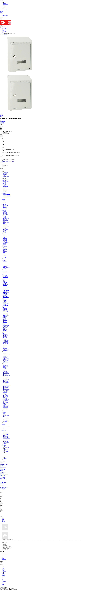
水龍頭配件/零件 (5, 326)
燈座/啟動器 (5, 320)
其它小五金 (4, 191)
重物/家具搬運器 (5, 214)
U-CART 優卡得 (5, 441)
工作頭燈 (4, 228)
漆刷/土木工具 (5, 230)
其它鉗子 (4, 244)
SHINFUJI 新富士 (5, 397)
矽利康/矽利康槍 (5, 335)
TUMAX (4, 401)
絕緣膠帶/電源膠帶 (6, 342)
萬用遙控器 (4, 321)
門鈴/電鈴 (4, 319)
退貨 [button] (5, 15)
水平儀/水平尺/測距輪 (6, 290)
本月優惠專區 (4, 193)
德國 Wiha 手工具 (5, 407)
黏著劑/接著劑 (5, 336)
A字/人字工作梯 (5, 205)
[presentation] (49, 54)
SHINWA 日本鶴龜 (5, 420)
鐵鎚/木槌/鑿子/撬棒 (6, 218)
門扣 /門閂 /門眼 (5, 186)
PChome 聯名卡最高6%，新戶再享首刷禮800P (8, 161)
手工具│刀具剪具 (4, 246)
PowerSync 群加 (5, 395)
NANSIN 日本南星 (5, 434)
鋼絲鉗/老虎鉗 (5, 236)
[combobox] (49, 26)
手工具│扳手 (3, 260)
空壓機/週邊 (5, 275)
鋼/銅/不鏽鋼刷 (5, 219)
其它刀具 (4, 257)
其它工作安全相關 (5, 362)
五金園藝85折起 (5, 172)
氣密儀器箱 (4, 302)
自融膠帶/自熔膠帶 (6, 340)
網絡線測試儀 (5, 283)
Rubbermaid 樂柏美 (5, 437)
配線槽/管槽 (5, 348)
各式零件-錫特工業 (6, 451)
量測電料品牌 (4, 412)
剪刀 (4, 250)
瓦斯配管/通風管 (5, 331)
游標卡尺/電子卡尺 (6, 294)
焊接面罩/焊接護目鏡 (6, 358)
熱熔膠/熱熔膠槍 (5, 334)
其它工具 (4, 232)
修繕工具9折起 (5, 173)
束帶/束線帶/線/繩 (5, 350)
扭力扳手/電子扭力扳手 (6, 267)
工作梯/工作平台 (4, 204)
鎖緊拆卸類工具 (5, 277)
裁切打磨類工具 (5, 276)
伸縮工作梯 (4, 206)
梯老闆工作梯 (5, 443)
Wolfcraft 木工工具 (5, 403)
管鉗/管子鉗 (5, 241)
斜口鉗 (4, 237)
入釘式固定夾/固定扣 (6, 349)
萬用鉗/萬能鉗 (5, 239)
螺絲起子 (4, 216)
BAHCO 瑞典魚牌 (5, 372)
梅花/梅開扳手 (5, 266)
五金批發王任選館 (5, 449)
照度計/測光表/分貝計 (6, 292)
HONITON (4, 380)
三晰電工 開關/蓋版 (6, 421)
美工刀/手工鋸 (5, 248)
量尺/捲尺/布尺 (5, 293)
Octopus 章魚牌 (5, 391)
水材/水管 (3, 324)
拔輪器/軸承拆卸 (5, 220)
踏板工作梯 (4, 207)
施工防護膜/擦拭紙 (6, 360)
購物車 (1, 12)
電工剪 (4, 247)
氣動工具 (3, 274)
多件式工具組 (5, 217)
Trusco (4, 440)
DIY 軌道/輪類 (5, 187)
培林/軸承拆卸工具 (6, 366)
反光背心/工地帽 (5, 356)
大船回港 (4, 404)
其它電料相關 (5, 322)
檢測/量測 (3, 279)
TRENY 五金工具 (5, 439)
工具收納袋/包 (5, 301)
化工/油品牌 (3, 424)
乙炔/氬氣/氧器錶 (5, 296)
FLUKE (4, 414)
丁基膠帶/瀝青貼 (5, 341)
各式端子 (4, 318)
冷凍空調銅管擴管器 (6, 222)
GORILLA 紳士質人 (6, 379)
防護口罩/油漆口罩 (6, 359)
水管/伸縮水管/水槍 (6, 325)
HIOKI (4, 416)
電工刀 (4, 252)
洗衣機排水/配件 (5, 329)
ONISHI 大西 (5, 392)
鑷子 (4, 223)
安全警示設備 (5, 361)
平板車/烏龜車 (5, 212)
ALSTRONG (5, 370)
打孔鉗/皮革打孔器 (6, 242)
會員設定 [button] (7, 15)
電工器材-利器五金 (6, 447)
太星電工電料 (5, 458)
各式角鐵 (4, 182)
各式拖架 (4, 185)
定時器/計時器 (5, 282)
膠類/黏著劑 (3, 333)
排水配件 (4, 328)
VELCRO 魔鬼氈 (5, 402)
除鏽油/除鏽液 (5, 308)
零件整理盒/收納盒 (6, 303)
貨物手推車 (4, 211)
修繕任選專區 (4, 445)
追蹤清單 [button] (3, 15)
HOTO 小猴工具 (5, 381)
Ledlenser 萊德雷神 (5, 387)
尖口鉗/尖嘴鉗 (5, 243)
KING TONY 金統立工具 (6, 385)
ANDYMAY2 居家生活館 (6, 194)
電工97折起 (4, 174)
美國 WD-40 (5, 428)
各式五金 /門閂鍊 (4, 180)
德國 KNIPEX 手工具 (6, 405)
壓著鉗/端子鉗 (5, 240)
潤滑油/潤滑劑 (5, 309)
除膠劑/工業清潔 (5, 310)
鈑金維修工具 (5, 367)
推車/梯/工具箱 (4, 430)
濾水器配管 (4, 330)
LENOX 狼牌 (5, 388)
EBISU (4, 413)
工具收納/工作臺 (4, 299)
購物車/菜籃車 (5, 213)
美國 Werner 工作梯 (6, 442)
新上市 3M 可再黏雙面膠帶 (7, 195)
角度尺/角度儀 (5, 285)
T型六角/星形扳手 (5, 265)
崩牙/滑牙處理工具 (6, 229)
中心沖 (4, 221)
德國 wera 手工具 (5, 406)
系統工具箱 (4, 300)
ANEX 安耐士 (5, 371)
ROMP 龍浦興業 (5, 436)
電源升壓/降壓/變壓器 (6, 315)
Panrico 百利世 (5, 394)
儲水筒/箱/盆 (5, 327)
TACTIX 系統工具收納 (6, 438)
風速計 (4, 280)
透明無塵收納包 (5, 305)
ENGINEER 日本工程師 (6, 375)
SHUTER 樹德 (5, 398)
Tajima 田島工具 (5, 400)
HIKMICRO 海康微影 (6, 415)
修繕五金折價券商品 (6, 176)
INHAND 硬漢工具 (6, 382)
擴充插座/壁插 (5, 316)
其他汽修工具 (5, 368)
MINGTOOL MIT (5, 197)
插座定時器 (4, 317)
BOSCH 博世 (3, 199)
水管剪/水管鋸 (5, 251)
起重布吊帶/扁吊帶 (6, 181)
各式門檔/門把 (5, 184)
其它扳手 (4, 268)
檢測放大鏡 (4, 295)
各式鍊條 (4, 183)
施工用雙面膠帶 (5, 343)
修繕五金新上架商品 (6, 179)
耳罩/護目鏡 (5, 357)
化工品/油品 (3, 307)
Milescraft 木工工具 (5, 390)
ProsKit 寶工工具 (5, 396)
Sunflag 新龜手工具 (6, 399)
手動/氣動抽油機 (5, 365)
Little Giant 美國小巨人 (6, 389)
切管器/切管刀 (5, 249)
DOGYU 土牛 (5, 374)
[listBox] (49, 502)
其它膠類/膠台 (5, 337)
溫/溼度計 (4, 281)
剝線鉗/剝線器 (5, 238)
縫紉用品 (4, 231)
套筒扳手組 (4, 261)
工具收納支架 (5, 304)
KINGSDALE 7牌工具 (6, 386)
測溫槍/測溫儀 (5, 291)
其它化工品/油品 (5, 311)
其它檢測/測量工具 (6, 297)
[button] (49, 5)
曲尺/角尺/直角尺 (5, 284)
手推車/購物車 (4, 210)
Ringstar (4, 435)
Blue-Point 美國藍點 (6, 373)
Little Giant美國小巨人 (6, 433)
